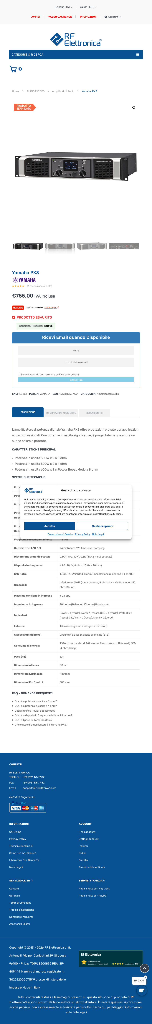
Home (15, 91)
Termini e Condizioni (20, 846)
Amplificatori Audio (63, 91)
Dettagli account (88, 839)
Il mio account (87, 832)
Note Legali (98, 534)
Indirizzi (83, 846)
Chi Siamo (15, 832)
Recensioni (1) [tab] (94, 413)
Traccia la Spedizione (21, 909)
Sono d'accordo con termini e (50, 374)
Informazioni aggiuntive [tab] (61, 413)
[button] (134, 107)
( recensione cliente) (39, 286)
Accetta (49, 526)
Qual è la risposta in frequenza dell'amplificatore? (43, 715)
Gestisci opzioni (102, 526)
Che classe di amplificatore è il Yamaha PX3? (41, 724)
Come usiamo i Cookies (60, 534)
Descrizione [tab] (28, 412)
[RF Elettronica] (76, 39)
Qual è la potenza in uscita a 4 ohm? (36, 706)
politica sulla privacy (68, 374)
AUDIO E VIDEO (35, 91)
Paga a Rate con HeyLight (94, 888)
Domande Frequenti (21, 916)
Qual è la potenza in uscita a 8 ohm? (36, 701)
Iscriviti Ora (76, 380)
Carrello (83, 860)
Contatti (14, 888)
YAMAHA (45, 393)
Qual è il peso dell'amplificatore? (33, 720)
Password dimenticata (92, 867)
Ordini (82, 853)
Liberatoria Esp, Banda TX (24, 860)
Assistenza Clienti (19, 924)
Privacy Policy (82, 534)
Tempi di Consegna (20, 902)
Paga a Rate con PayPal (93, 895)
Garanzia (14, 895)
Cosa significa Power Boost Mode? (35, 710)
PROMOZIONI (88, 16)
